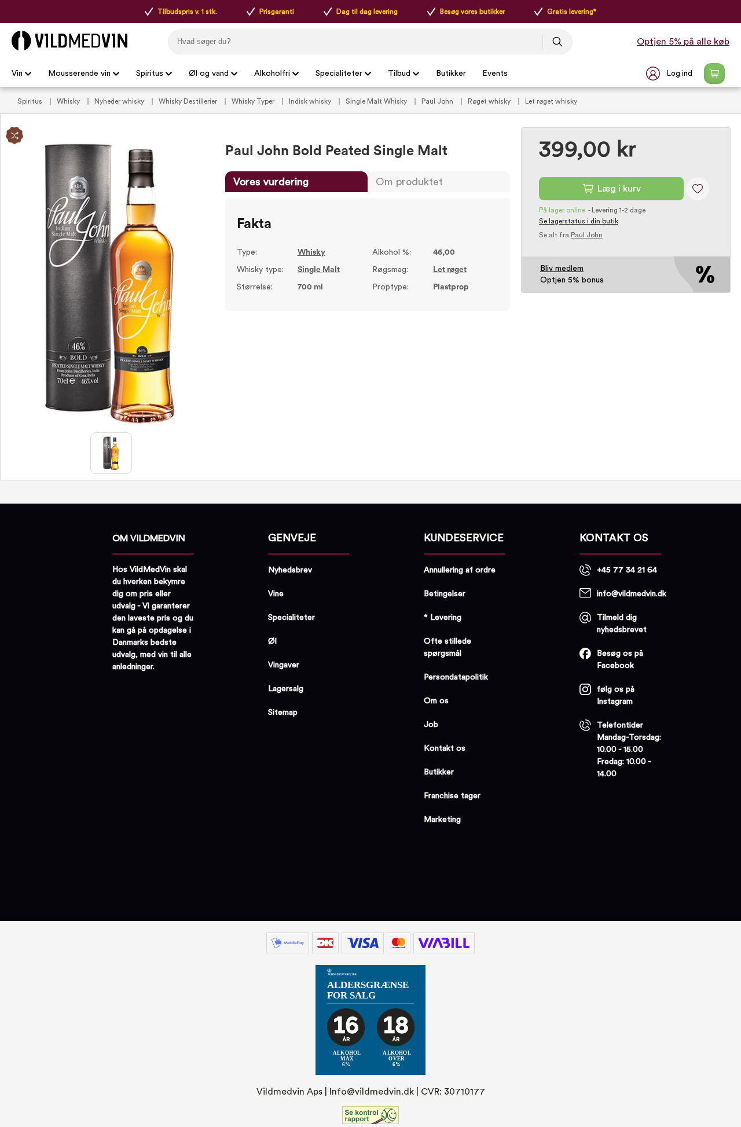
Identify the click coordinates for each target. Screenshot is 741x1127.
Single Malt (319, 270)
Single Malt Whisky (377, 101)
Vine (276, 594)
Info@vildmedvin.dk (371, 1091)
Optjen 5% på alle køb (683, 41)
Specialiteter (339, 73)
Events (495, 73)
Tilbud (399, 73)
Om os (436, 701)
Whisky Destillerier (189, 101)
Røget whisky (490, 101)
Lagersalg (285, 689)
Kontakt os (444, 748)
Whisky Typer (254, 101)
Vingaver (283, 665)
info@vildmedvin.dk (631, 594)
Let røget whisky (551, 101)
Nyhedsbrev (290, 570)
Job (431, 725)
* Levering (442, 618)
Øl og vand (209, 73)
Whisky (69, 101)
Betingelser (444, 594)
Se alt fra (571, 235)
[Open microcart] (714, 73)
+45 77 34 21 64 (627, 570)
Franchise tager (452, 796)
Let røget (450, 270)
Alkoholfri (272, 73)
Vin (17, 73)
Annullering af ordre (460, 570)
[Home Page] (69, 40)
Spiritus (149, 73)
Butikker (451, 73)
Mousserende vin (79, 73)
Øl (272, 641)
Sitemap (283, 712)
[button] (670, 73)
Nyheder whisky (120, 101)
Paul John (438, 101)
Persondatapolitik (456, 677)
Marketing (442, 820)
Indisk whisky (311, 101)
